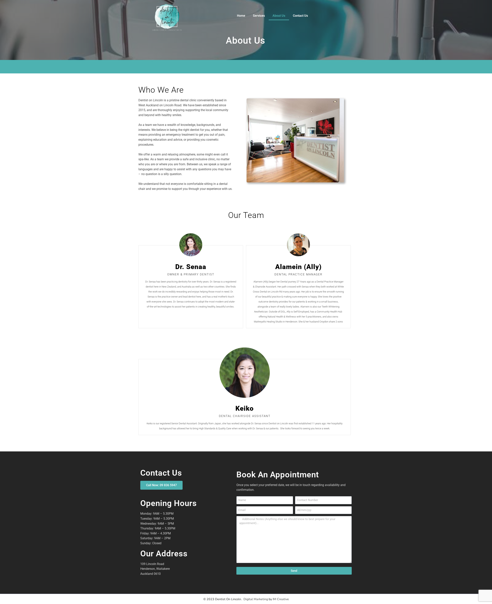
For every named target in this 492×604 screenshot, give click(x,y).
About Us (279, 15)
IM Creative (281, 599)
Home (241, 15)
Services (259, 15)
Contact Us (300, 15)
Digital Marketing (256, 599)
